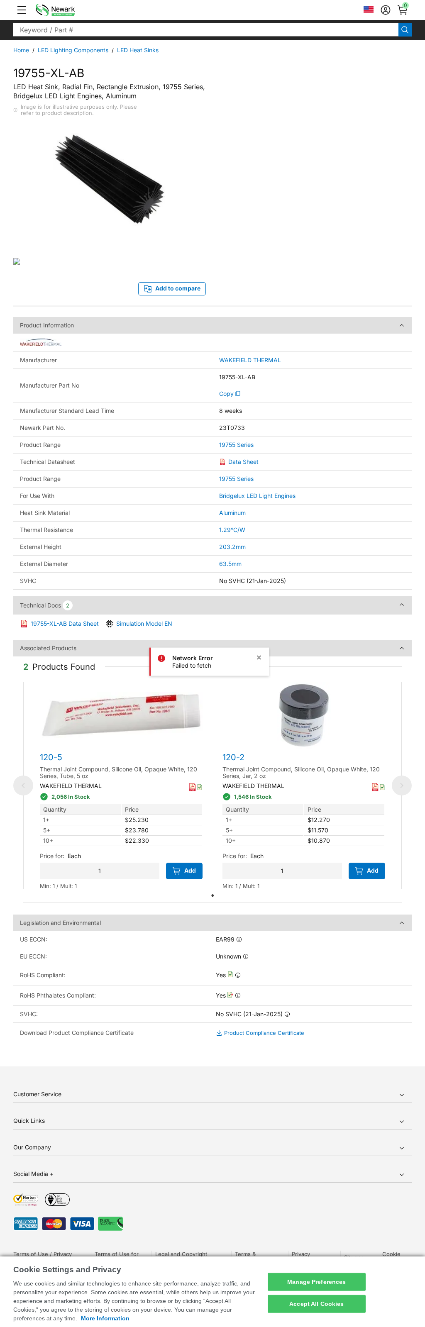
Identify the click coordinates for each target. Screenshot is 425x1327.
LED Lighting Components (73, 50)
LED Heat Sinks (138, 50)
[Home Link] (67, 10)
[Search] (405, 30)
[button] (22, 10)
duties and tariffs (353, 116)
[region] (212, 1291)
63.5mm (230, 563)
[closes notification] (259, 658)
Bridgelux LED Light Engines (257, 495)
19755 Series (236, 445)
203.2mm (232, 546)
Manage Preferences (316, 1281)
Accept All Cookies (316, 1303)
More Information (105, 1318)
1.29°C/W (232, 529)
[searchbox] (205, 30)
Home (21, 50)
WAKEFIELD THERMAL (250, 360)
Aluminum (232, 512)
